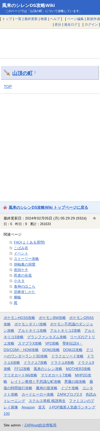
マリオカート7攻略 (56, 375)
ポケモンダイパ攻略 (30, 324)
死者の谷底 (23, 275)
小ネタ (19, 281)
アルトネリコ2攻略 (65, 330)
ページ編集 (75, 19)
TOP (8, 86)
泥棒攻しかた (24, 292)
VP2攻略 (52, 343)
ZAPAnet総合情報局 (40, 425)
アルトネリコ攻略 (32, 330)
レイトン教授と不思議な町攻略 (36, 381)
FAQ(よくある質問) (29, 242)
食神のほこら (24, 286)
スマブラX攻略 (30, 343)
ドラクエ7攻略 (35, 362)
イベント (21, 253)
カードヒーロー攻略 (38, 394)
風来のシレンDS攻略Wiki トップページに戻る (48, 207)
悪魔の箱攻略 (75, 381)
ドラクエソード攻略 (67, 356)
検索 (44, 19)
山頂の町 (22, 73)
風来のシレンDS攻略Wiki (28, 5)
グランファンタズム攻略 (47, 337)
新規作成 (93, 19)
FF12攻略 (22, 369)
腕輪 (17, 297)
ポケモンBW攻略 (52, 318)
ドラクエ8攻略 (62, 362)
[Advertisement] (50, 43)
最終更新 (31, 19)
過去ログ (70, 24)
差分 (58, 24)
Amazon (28, 407)
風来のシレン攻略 (48, 369)
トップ (7, 19)
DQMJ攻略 (51, 350)
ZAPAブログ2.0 (69, 394)
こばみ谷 (21, 248)
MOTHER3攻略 (78, 369)
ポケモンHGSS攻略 (19, 318)
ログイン (91, 24)
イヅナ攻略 (70, 388)
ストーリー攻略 (26, 259)
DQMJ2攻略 (73, 350)
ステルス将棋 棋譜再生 (47, 401)
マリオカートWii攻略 (20, 375)
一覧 (18, 19)
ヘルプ (55, 19)
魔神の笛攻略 (46, 388)
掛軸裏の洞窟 (24, 264)
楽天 (41, 407)
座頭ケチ (21, 270)
